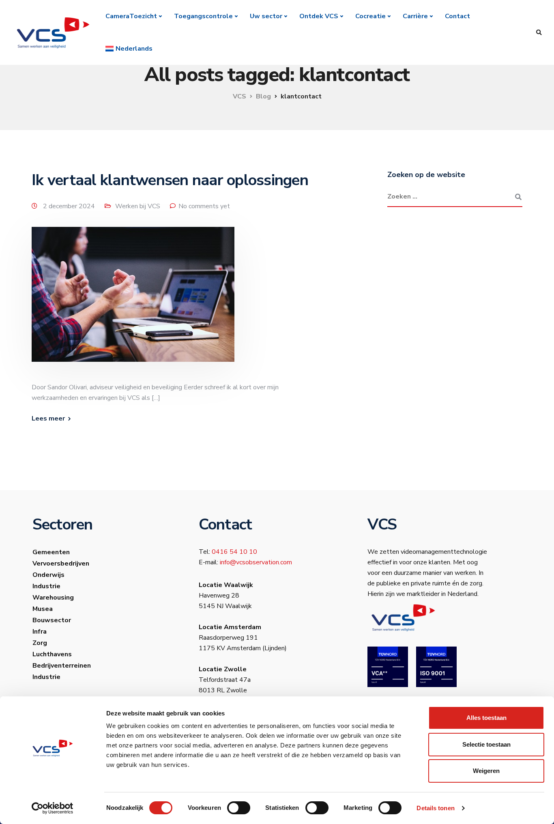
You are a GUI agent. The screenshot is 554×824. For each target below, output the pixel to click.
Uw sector (266, 16)
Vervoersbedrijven (60, 563)
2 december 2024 (70, 206)
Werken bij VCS (137, 206)
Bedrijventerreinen (61, 665)
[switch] (238, 807)
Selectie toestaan (486, 744)
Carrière (415, 16)
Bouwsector (51, 620)
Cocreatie (370, 16)
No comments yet (204, 206)
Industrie (46, 586)
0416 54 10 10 (234, 551)
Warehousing (53, 597)
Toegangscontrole (203, 16)
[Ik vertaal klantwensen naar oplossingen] (133, 304)
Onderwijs (48, 574)
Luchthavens (52, 654)
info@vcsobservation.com (256, 562)
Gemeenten (51, 552)
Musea (42, 608)
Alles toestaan (486, 717)
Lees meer (48, 418)
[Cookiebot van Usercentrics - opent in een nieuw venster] (52, 808)
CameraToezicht (131, 16)
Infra (39, 631)
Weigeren (486, 770)
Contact (457, 16)
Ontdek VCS (318, 16)
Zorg (39, 642)
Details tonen (435, 808)
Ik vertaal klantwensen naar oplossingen (170, 180)
